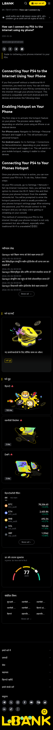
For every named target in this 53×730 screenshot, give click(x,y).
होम (3, 10)
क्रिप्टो (9, 614)
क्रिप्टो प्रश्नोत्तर (12, 10)
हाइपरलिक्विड (26, 614)
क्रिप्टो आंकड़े (41, 608)
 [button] (25, 3)
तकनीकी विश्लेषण (27, 602)
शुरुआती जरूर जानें (13, 602)
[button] (44, 712)
